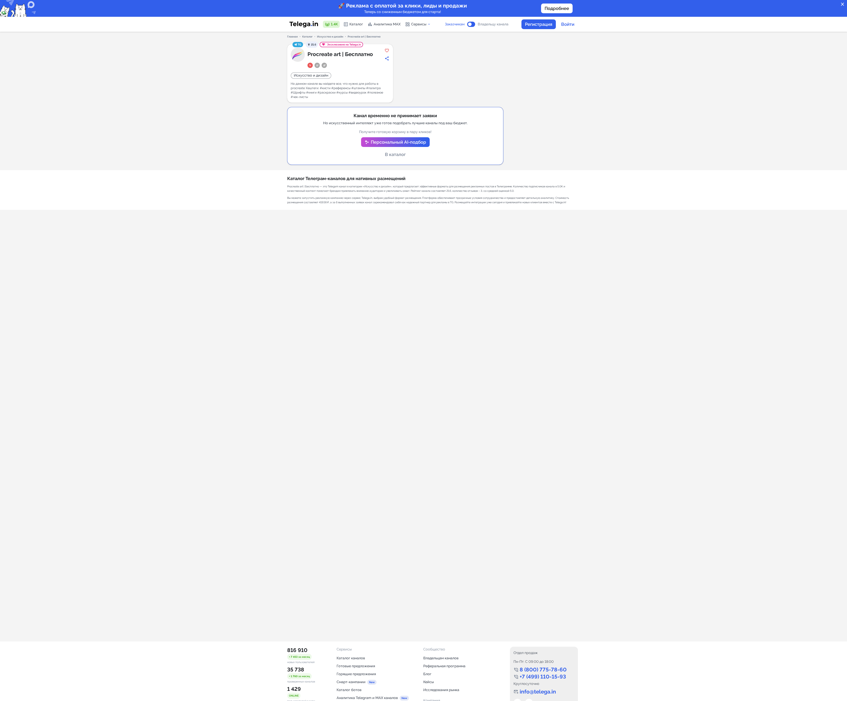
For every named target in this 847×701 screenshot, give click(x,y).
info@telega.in (538, 691)
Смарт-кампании (351, 682)
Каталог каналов (351, 658)
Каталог (356, 24)
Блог (427, 674)
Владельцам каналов (441, 658)
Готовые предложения (356, 666)
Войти (567, 24)
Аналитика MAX (387, 24)
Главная (292, 36)
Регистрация (538, 24)
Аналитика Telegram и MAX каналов (367, 698)
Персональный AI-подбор (398, 142)
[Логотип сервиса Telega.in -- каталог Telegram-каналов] (303, 24)
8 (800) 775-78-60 (543, 669)
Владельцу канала (493, 24)
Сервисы (418, 24)
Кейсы (428, 682)
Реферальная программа (444, 666)
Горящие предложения (356, 674)
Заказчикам (455, 24)
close (842, 4)
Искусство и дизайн (330, 36)
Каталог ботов (349, 690)
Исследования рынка (441, 690)
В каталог (395, 154)
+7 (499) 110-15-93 (543, 676)
